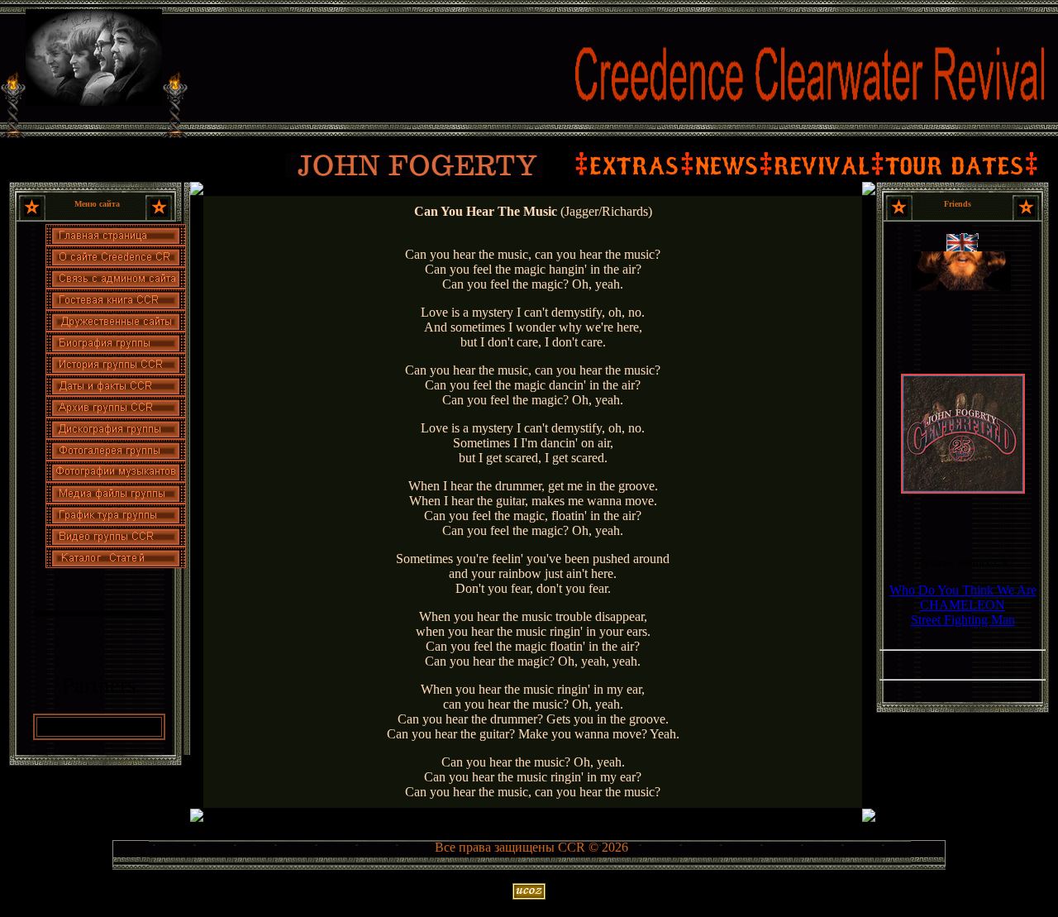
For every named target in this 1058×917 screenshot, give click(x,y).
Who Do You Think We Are (963, 590)
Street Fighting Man (963, 620)
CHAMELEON (962, 605)
